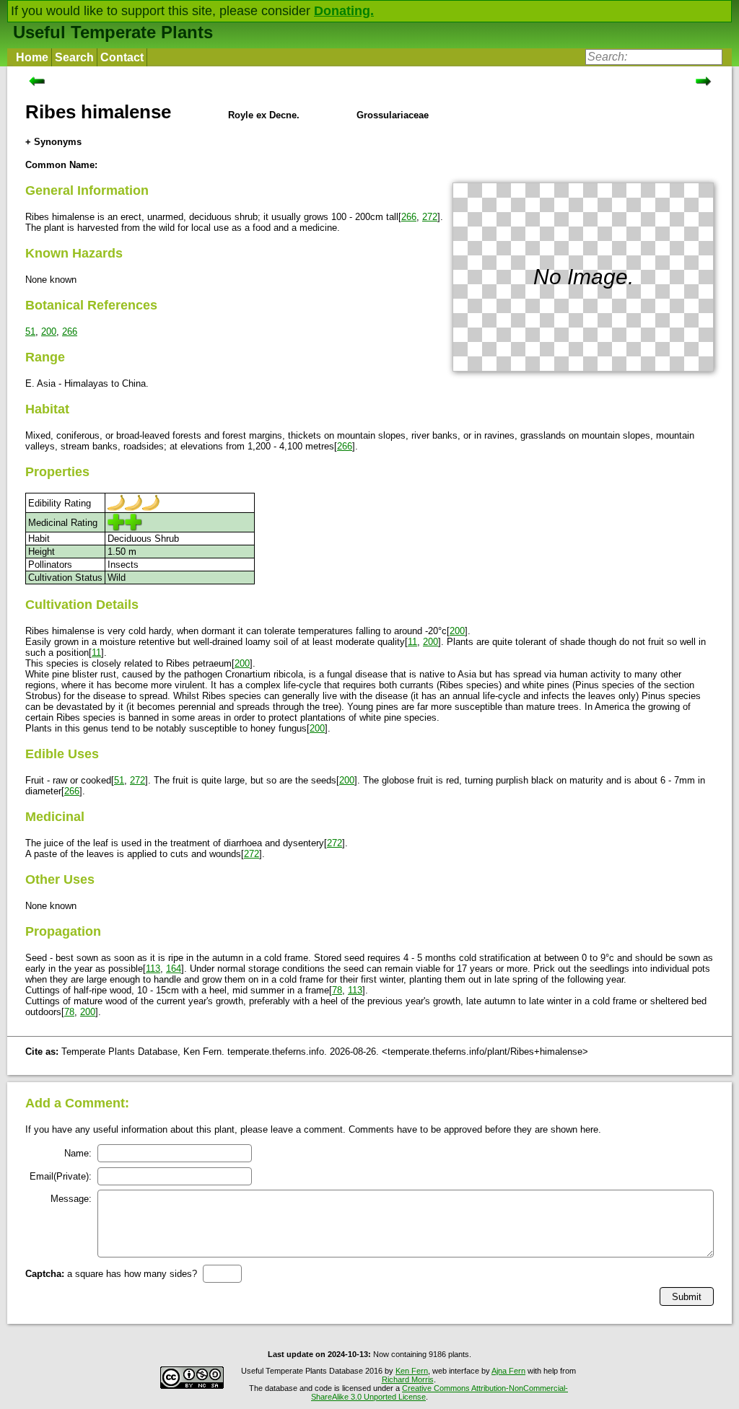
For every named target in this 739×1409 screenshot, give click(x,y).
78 (337, 990)
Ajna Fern (508, 1370)
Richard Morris (408, 1379)
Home (32, 57)
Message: (71, 1198)
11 (412, 641)
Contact (122, 57)
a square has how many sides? (111, 1273)
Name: (78, 1153)
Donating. (344, 11)
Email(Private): (61, 1176)
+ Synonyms (53, 141)
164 (173, 968)
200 (48, 331)
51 (30, 331)
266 (408, 216)
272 (429, 216)
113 (153, 968)
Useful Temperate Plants (113, 32)
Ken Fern (411, 1370)
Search (74, 57)
